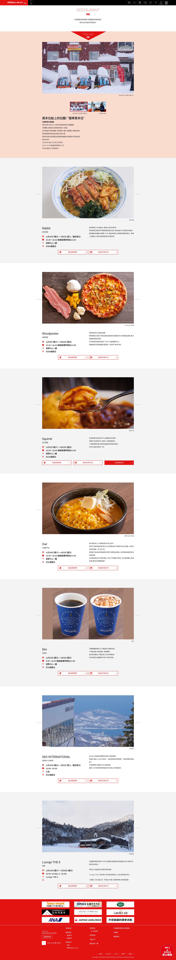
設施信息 (69, 942)
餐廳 (68, 945)
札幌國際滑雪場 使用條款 (122, 928)
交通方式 (92, 939)
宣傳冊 (116, 932)
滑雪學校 (92, 928)
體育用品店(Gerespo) (73, 948)
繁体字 (130, 954)
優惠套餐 (69, 938)
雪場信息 (69, 928)
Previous (41, 71)
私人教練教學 (94, 931)
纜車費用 (69, 935)
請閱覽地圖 (47, 937)
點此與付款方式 (103, 252)
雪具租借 (92, 935)
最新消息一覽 (94, 943)
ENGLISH (108, 954)
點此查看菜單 (72, 252)
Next (135, 71)
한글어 (116, 954)
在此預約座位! (119, 462)
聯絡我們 (116, 936)
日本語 (100, 954)
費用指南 (69, 932)
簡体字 (123, 954)
